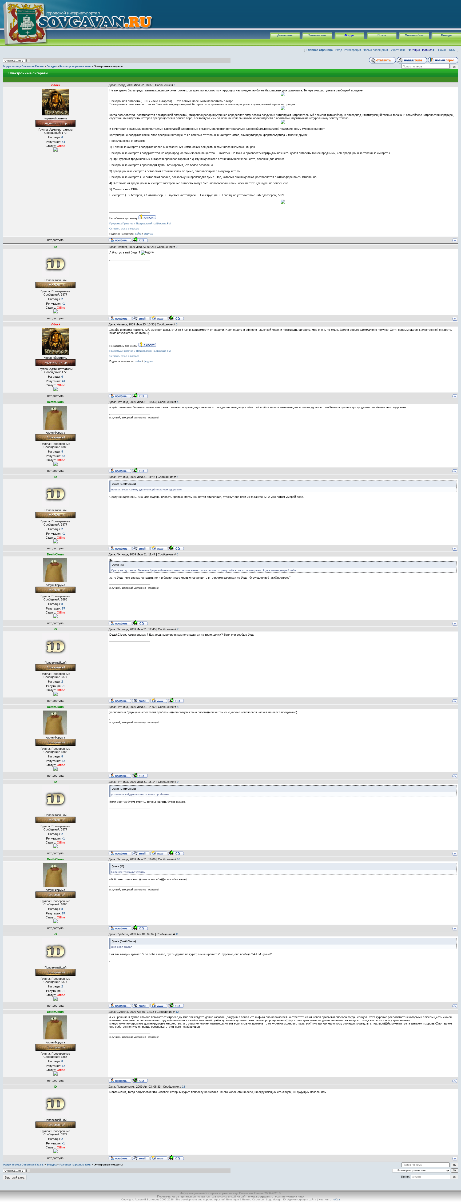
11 (177, 934)
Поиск (442, 49)
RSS (452, 49)
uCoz (336, 1199)
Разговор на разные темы (75, 66)
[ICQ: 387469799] (140, 470)
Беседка (52, 66)
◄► (421, 49)
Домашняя (284, 35)
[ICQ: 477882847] (176, 318)
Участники (398, 49)
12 (177, 1011)
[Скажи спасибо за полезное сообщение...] (55, 149)
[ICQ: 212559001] (140, 239)
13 (183, 1086)
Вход (338, 49)
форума (148, 233)
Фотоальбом (414, 35)
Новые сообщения (375, 49)
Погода (446, 35)
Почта (381, 35)
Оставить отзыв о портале (124, 228)
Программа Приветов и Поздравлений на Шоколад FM (140, 223)
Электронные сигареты (108, 66)
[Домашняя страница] (158, 318)
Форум (349, 35)
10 (178, 859)
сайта (138, 233)
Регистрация (352, 49)
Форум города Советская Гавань (23, 66)
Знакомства (317, 35)
